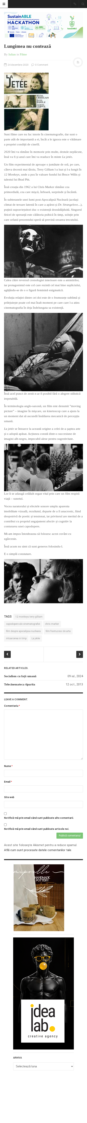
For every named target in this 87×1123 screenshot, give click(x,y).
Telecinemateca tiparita (19, 684)
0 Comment (41, 64)
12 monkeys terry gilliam (28, 616)
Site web (9, 797)
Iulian (12, 54)
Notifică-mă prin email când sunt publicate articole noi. (36, 829)
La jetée (36, 638)
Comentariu (12, 705)
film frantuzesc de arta (58, 631)
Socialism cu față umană (20, 676)
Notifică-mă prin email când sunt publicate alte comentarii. (39, 818)
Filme (23, 54)
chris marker (52, 624)
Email (8, 781)
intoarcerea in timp (16, 638)
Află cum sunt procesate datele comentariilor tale (37, 850)
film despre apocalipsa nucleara (23, 631)
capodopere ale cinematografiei (23, 624)
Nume (8, 766)
